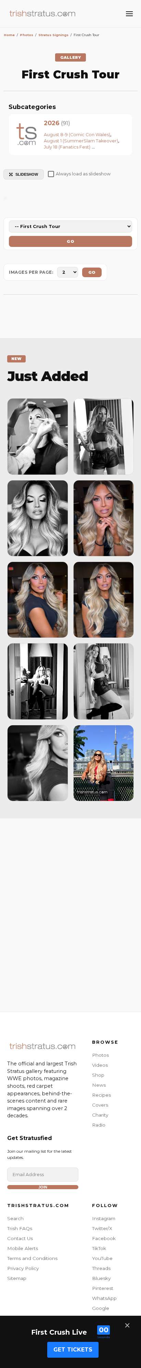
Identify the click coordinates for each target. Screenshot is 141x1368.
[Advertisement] (70, 913)
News (99, 1085)
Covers (100, 1105)
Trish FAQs (19, 1228)
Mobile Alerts (22, 1248)
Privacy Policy (23, 1268)
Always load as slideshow (83, 173)
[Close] (127, 1325)
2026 (52, 123)
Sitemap (16, 1278)
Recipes (101, 1095)
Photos (100, 1055)
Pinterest (102, 1288)
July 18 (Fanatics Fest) (67, 147)
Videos (100, 1065)
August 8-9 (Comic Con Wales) (77, 134)
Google (100, 1308)
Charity (100, 1115)
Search (15, 1218)
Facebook (104, 1238)
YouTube (102, 1258)
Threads (101, 1268)
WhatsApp (104, 1298)
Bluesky (101, 1278)
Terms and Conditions (32, 1258)
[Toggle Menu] (129, 13)
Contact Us (20, 1238)
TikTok (99, 1248)
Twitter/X (102, 1228)
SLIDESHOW (26, 174)
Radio (98, 1125)
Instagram (103, 1218)
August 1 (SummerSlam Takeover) (81, 140)
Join (42, 1187)
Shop (98, 1075)
